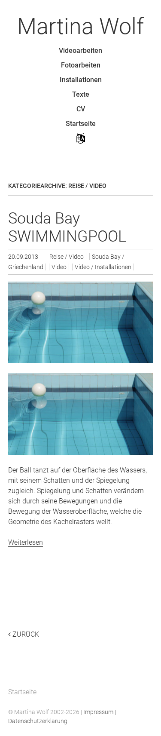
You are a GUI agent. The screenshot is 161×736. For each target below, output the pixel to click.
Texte (80, 94)
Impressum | (99, 711)
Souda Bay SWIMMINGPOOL (67, 227)
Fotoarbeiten (80, 65)
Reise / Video (66, 256)
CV (80, 109)
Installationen (81, 80)
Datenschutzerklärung (37, 721)
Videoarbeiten (80, 50)
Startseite (81, 124)
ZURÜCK (25, 634)
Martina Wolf (80, 26)
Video (59, 267)
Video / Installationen (103, 267)
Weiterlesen (25, 542)
